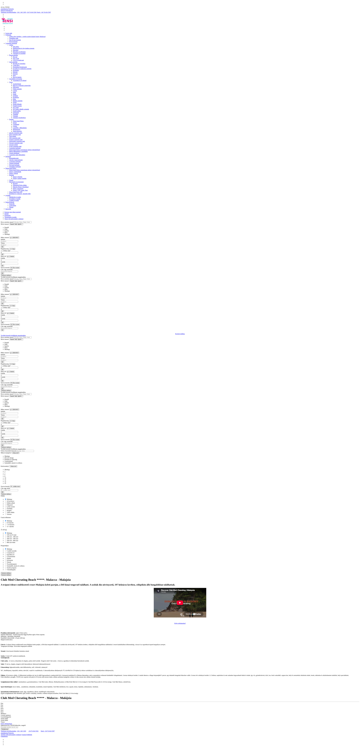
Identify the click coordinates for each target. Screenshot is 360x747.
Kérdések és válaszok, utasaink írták (20, 193)
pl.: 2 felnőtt (10, 256)
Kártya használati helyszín (8, 451)
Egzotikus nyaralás (14, 199)
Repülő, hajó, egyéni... (16, 224)
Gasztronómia (10, 556)
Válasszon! (16, 453)
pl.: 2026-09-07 (14, 237)
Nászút (11, 207)
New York (16, 58)
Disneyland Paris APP (15, 192)
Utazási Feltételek (27, 734)
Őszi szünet (12, 136)
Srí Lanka (16, 107)
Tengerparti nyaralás (10, 217)
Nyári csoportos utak (15, 146)
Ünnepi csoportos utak (15, 139)
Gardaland (16, 124)
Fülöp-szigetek (17, 89)
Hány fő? (3, 256)
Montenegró (16, 129)
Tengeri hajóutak (14, 163)
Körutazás (7, 215)
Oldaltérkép (4, 736)
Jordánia (15, 95)
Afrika (11, 45)
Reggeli (15, 183)
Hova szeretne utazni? (7, 222)
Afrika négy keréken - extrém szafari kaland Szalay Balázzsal (27, 36)
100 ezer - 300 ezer (12, 537)
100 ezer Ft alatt (11, 535)
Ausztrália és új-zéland (19, 80)
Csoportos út (10, 553)
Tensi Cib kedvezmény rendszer (13, 219)
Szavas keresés (5, 267)
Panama (15, 74)
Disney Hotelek (17, 177)
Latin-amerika (13, 62)
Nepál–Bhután (17, 104)
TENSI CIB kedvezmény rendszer (11, 734)
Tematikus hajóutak (15, 166)
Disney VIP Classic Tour (20, 190)
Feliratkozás (5, 729)
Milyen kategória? (6, 453)
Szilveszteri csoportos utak (17, 141)
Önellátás (9, 508)
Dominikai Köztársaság (20, 67)
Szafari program (11, 568)
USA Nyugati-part (18, 60)
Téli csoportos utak (14, 138)
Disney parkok (13, 173)
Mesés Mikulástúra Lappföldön (18, 151)
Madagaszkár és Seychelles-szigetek (23, 48)
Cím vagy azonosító (7, 269)
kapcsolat (8, 209)
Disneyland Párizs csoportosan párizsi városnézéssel (24, 150)
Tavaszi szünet (13, 144)
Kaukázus (16, 97)
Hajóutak (8, 156)
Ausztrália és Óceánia (15, 79)
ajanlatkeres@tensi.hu (7, 9)
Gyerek (3, 262)
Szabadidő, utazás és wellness (15, 566)
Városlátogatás (11, 569)
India (14, 92)
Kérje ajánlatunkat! (180, 623)
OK (2, 247)
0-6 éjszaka (10, 523)
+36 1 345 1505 (21, 12)
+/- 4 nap (12, 249)
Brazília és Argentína (19, 63)
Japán (14, 94)
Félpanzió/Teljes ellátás (20, 185)
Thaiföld (15, 114)
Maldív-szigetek (17, 101)
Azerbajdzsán (17, 84)
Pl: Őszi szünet (15, 267)
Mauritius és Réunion (19, 52)
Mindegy (9, 499)
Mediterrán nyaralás (15, 197)
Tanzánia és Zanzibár (19, 53)
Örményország (17, 106)
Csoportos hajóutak (15, 148)
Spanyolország (17, 131)
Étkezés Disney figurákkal (20, 187)
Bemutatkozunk (14, 158)
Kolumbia (16, 70)
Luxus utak (8, 33)
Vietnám (15, 116)
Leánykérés (12, 205)
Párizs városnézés (18, 188)
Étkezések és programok (16, 182)
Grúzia (15, 90)
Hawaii (15, 57)
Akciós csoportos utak (15, 133)
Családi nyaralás (14, 200)
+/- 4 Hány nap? (5, 250)
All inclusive (10, 501)
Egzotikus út (10, 554)
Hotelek (11, 175)
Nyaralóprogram (11, 564)
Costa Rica (16, 65)
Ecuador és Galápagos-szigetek (22, 68)
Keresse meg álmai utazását (12, 212)
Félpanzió (9, 505)
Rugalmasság (5, 249)
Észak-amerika (13, 55)
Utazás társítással (14, 153)
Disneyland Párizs (18, 121)
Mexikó (15, 72)
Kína (14, 99)
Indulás (3, 239)
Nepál (14, 102)
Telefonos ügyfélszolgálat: (8, 12)
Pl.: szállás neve (15, 486)
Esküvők (11, 204)
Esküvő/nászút (9, 202)
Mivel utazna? (5, 224)
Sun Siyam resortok (15, 40)
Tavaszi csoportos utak (16, 143)
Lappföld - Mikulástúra (20, 128)
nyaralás (7, 195)
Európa (11, 119)
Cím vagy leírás (5, 488)
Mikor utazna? (5, 237)
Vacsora (9, 514)
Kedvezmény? (5, 466)
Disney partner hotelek (19, 178)
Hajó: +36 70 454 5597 (44, 12)
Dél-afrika (16, 46)
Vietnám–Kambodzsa (19, 117)
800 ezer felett (10, 542)
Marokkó (15, 50)
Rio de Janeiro (17, 77)
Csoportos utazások (11, 43)
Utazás (11, 180)
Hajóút (6, 214)
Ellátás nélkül (10, 503)
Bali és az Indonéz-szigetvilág (22, 85)
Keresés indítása (6, 275)
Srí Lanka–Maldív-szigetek (21, 109)
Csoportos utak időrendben (17, 155)
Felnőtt (3, 258)
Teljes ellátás (10, 512)
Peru (14, 75)
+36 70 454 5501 (31, 12)
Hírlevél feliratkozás (7, 10)
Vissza (3, 243)
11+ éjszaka (10, 526)
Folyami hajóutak (14, 165)
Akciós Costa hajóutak (16, 160)
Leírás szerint (10, 507)
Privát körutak (13, 41)
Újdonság (8, 35)
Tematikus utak (13, 38)
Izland (15, 123)
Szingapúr (16, 112)
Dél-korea (16, 87)
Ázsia (11, 82)
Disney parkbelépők (15, 172)
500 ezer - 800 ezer (12, 540)
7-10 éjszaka (10, 524)
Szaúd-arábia (17, 111)
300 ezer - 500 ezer (12, 538)
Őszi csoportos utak (15, 134)
